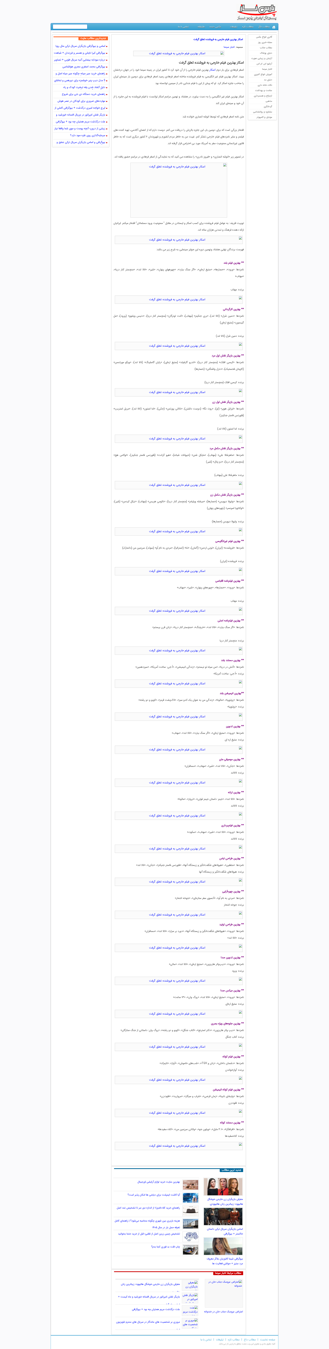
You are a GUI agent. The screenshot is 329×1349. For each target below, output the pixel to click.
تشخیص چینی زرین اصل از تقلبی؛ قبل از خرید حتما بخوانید (149, 1234)
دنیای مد (268, 80)
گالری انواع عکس (264, 37)
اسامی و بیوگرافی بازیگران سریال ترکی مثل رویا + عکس (80, 46)
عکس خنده (215, 27)
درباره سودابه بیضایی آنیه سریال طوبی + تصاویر (79, 60)
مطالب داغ (264, 27)
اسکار (212, 70)
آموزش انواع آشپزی (263, 74)
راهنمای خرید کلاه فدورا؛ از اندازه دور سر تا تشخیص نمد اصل (148, 1208)
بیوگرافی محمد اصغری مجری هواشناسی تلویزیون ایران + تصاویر (83, 67)
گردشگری (268, 106)
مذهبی (269, 101)
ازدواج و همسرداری (263, 96)
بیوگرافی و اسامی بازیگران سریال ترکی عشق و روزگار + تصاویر (81, 143)
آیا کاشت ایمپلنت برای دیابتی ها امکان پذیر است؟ (154, 1195)
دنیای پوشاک (266, 53)
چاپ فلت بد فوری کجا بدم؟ (165, 1247)
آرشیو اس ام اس (264, 63)
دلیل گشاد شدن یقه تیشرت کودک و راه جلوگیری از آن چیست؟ (84, 88)
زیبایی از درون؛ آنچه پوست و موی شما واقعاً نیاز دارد (79, 129)
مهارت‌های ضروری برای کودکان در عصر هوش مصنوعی (81, 101)
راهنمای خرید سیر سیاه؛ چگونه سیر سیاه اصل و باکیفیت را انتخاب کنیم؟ (80, 74)
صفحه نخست (267, 1340)
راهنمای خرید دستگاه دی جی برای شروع (83, 94)
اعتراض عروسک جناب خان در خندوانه (223, 1312)
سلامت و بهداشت (263, 90)
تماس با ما (183, 27)
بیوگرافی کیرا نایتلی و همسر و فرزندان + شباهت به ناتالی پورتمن (79, 53)
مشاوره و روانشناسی (262, 112)
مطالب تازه (247, 27)
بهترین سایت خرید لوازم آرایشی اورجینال (158, 1182)
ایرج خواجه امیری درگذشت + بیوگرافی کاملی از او (80, 108)
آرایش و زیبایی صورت (261, 58)
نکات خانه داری (265, 85)
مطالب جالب (266, 47)
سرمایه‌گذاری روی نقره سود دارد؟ (87, 135)
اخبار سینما (267, 69)
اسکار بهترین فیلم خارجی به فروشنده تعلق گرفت (218, 39)
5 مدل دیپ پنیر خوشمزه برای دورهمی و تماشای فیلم (79, 81)
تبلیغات (233, 27)
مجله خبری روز (265, 42)
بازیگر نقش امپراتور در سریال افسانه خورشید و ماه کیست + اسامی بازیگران (80, 115)
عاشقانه (201, 27)
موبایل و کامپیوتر (264, 117)
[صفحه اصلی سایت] (274, 27)
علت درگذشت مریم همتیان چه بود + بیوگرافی (156, 1309)
